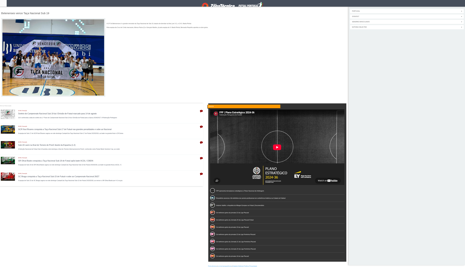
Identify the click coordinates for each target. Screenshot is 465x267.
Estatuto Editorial (238, 266)
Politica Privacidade (250, 266)
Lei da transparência (224, 266)
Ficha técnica (212, 266)
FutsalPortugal (232, 3)
